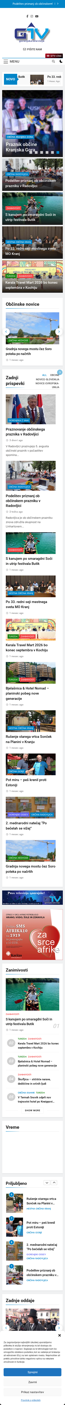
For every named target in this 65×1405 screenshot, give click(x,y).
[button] (59, 1335)
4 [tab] (47, 153)
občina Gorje (16, 771)
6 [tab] (58, 153)
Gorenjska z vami (19, 420)
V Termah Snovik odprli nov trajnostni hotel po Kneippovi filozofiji (35, 1101)
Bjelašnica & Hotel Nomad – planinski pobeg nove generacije (27, 693)
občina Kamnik (26, 1092)
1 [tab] (31, 153)
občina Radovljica (17, 137)
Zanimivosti (13, 208)
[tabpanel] (32, 123)
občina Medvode (18, 340)
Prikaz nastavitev (32, 1392)
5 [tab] (53, 153)
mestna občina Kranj (19, 242)
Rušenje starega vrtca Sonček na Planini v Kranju (41, 1203)
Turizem (11, 276)
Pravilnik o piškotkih (31, 1400)
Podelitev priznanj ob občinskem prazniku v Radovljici (32, 4)
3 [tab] (42, 153)
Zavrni (32, 1382)
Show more (32, 1110)
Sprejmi (33, 1372)
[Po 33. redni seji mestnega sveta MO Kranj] (31, 81)
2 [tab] (36, 153)
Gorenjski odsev (18, 814)
